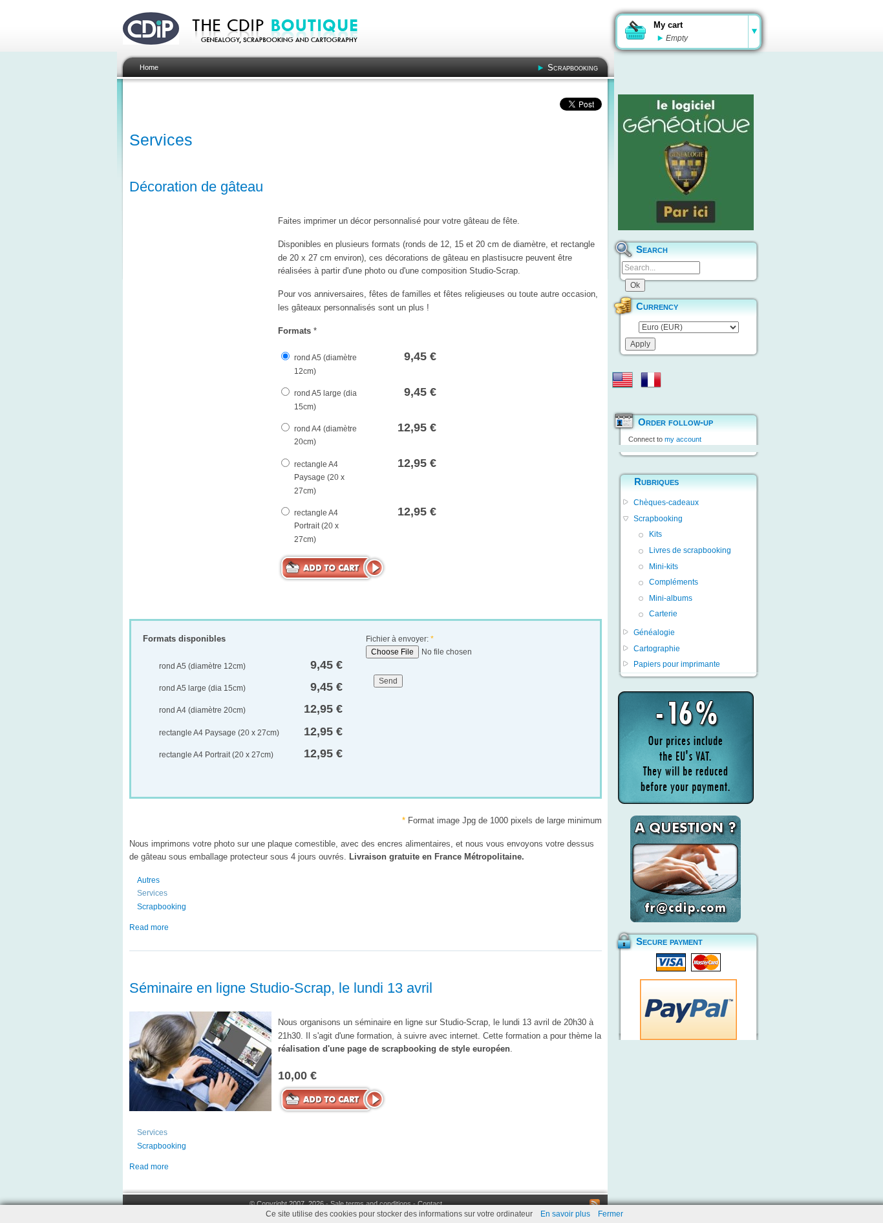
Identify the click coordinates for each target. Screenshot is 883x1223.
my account (683, 439)
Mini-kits (663, 566)
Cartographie (656, 648)
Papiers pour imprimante (676, 664)
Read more (149, 927)
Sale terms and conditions (370, 1203)
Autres (148, 880)
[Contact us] (686, 869)
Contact (430, 1203)
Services (152, 893)
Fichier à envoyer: (400, 639)
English (622, 379)
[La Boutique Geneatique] (686, 162)
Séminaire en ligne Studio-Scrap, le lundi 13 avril (280, 988)
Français (651, 379)
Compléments (673, 582)
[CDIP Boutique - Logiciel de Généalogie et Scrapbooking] (284, 51)
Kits (655, 534)
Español (622, 400)
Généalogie (654, 632)
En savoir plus (565, 1213)
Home (149, 67)
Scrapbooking (573, 67)
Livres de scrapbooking (690, 550)
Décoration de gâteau (196, 187)
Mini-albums (670, 598)
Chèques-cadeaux (666, 502)
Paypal (688, 1009)
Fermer (610, 1213)
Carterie (663, 613)
